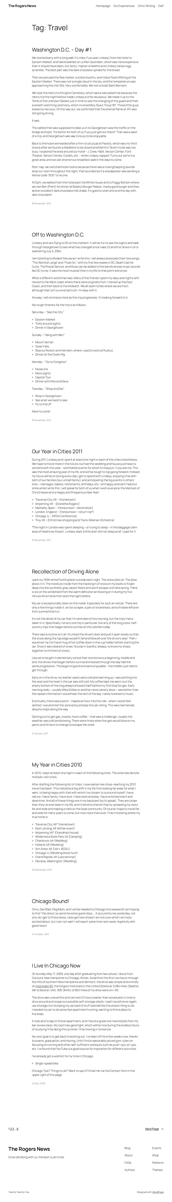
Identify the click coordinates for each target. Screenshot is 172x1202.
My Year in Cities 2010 (57, 765)
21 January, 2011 (40, 733)
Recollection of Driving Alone (65, 571)
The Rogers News (22, 5)
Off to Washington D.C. (58, 235)
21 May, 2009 (39, 1083)
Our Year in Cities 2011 (57, 451)
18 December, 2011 (41, 540)
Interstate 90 (44, 986)
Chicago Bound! (50, 901)
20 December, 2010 (42, 869)
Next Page (154, 1129)
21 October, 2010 (40, 934)
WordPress (158, 1192)
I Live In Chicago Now (56, 965)
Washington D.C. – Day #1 (62, 50)
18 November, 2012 (41, 203)
